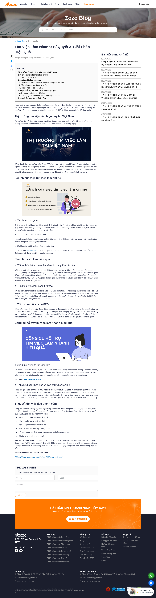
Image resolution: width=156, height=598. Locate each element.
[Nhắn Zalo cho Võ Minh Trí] (151, 583)
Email (33, 4)
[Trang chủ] (16, 41)
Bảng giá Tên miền (109, 541)
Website (23, 4)
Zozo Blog (105, 557)
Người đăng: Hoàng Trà (26, 58)
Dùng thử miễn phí (78, 519)
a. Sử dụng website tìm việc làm (32, 93)
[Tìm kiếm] (41, 29)
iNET (17, 542)
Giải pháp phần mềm (49, 4)
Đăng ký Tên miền (108, 537)
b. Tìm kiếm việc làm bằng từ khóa (33, 85)
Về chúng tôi (85, 537)
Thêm (77, 4)
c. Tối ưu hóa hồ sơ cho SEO (31, 88)
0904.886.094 (94, 581)
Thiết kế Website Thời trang (58, 544)
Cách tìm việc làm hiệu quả (29, 80)
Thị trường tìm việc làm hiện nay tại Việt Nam (37, 72)
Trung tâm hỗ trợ (108, 550)
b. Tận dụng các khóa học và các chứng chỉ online (39, 96)
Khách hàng (67, 4)
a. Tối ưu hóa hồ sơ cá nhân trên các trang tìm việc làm (41, 83)
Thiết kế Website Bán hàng (58, 537)
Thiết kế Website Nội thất (57, 558)
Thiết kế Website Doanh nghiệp (60, 541)
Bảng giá (83, 541)
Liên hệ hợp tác (129, 547)
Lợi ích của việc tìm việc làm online (33, 75)
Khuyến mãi (89, 4)
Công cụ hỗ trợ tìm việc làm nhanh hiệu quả (37, 90)
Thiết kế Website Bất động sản (59, 551)
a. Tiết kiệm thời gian (27, 77)
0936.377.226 (29, 581)
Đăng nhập (144, 4)
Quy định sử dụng (87, 551)
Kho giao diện (85, 544)
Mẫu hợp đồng (86, 555)
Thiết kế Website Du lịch (57, 548)
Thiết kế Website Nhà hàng (58, 555)
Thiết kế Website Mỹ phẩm (58, 562)
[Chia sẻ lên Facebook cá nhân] (11, 61)
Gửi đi (20, 495)
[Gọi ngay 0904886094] (151, 575)
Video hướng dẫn (108, 554)
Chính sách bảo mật (88, 548)
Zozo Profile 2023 (87, 558)
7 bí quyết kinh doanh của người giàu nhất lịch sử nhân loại (39, 457)
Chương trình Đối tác (131, 537)
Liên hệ (104, 561)
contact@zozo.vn (30, 578)
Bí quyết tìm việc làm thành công (32, 98)
